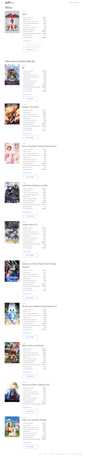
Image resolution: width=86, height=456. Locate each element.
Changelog (78, 454)
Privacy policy (60, 454)
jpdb (8, 2)
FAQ (45, 454)
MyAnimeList (27, 41)
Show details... (30, 98)
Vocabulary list (30, 49)
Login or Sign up (74, 2)
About (40, 454)
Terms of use (69, 454)
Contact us (52, 454)
